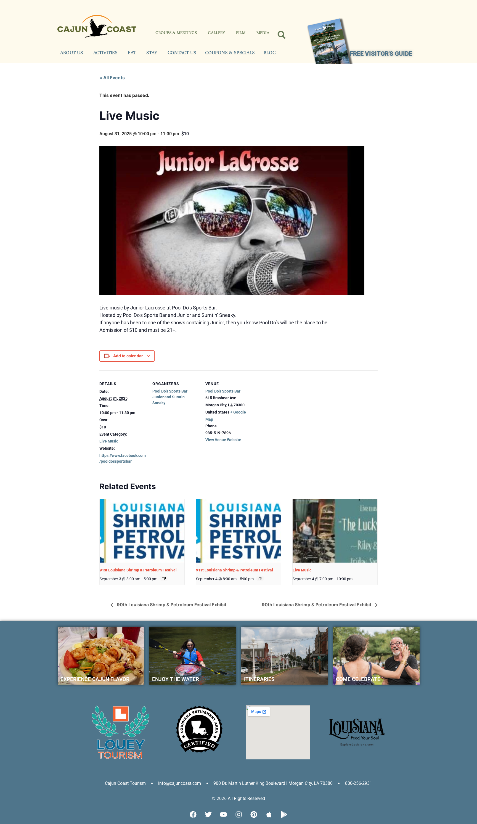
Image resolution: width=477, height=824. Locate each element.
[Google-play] (284, 814)
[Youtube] (223, 814)
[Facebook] (193, 814)
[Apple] (269, 814)
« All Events (112, 77)
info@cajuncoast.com (179, 783)
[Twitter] (208, 814)
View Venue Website (223, 440)
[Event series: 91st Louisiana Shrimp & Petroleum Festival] (164, 578)
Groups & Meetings (176, 33)
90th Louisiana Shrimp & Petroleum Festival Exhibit (171, 604)
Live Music (108, 441)
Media (262, 33)
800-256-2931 (358, 783)
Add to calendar (128, 355)
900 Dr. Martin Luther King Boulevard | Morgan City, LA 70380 (273, 783)
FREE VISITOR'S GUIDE (381, 53)
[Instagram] (238, 814)
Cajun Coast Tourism (125, 783)
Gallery (216, 33)
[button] (281, 34)
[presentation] (142, 531)
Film (240, 33)
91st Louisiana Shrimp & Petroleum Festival (138, 570)
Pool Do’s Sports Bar (169, 391)
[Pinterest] (254, 814)
